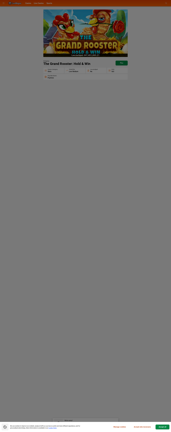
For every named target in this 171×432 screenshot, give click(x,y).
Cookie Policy (52, 428)
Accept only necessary (142, 427)
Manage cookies (120, 427)
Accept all (162, 427)
